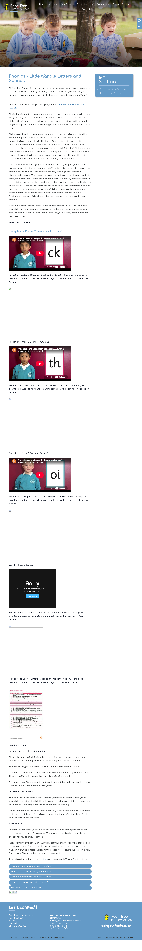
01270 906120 (55, 918)
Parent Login (124, 937)
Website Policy (103, 937)
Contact (86, 9)
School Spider (61, 937)
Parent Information (122, 4)
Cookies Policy (114, 937)
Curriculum (82, 4)
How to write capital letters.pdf (26, 888)
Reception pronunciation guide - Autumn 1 (32, 866)
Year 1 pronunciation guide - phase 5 (29, 882)
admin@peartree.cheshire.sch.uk (65, 921)
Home (42, 4)
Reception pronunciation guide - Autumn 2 (33, 871)
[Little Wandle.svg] (10, 892)
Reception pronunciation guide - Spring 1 (32, 877)
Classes (53, 4)
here (45, 859)
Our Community (100, 4)
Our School (67, 4)
